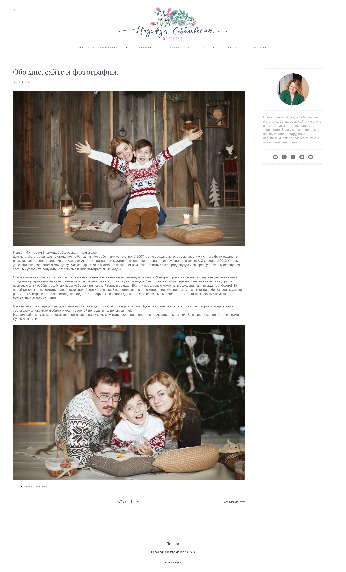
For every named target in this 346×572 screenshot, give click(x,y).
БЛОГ (201, 47)
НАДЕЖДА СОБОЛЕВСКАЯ (98, 47)
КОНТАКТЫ (230, 47)
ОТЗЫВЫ (260, 47)
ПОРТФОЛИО (144, 47)
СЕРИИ (175, 47)
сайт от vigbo (173, 563)
